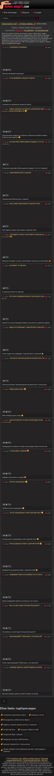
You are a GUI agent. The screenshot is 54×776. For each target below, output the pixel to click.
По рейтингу (29, 30)
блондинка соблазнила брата (16, 720)
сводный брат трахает (13, 734)
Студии (38, 12)
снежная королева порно (14, 715)
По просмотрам (41, 30)
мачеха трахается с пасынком (16, 744)
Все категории (10, 12)
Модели (25, 12)
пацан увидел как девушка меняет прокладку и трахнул (24, 750)
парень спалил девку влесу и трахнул (20, 725)
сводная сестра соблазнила (15, 739)
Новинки (19, 30)
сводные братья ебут (29, 729)
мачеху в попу (37, 715)
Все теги (44, 760)
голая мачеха (9, 729)
